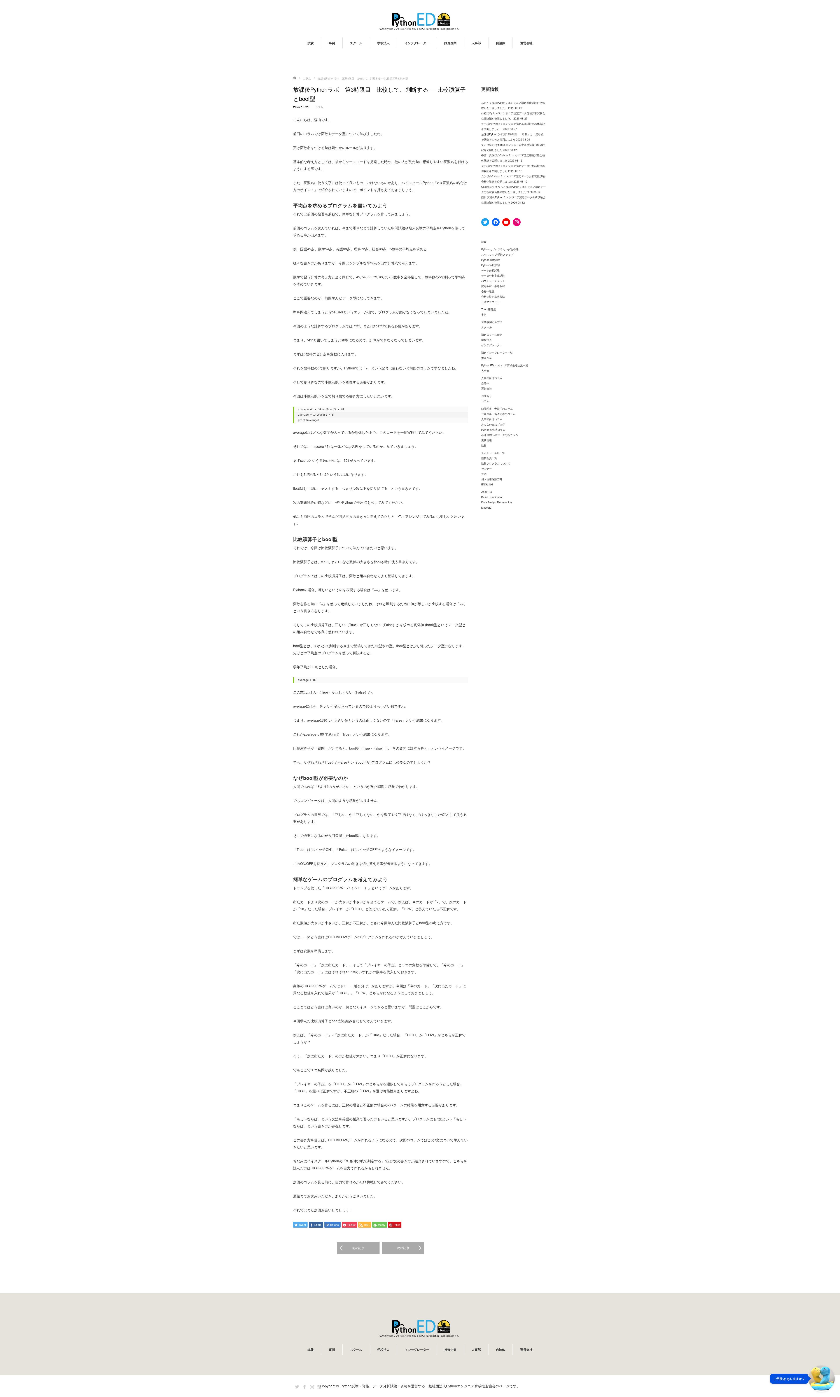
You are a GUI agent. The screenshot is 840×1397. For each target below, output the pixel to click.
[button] (802, 1378)
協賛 (483, 445)
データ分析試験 (490, 270)
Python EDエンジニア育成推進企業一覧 (504, 365)
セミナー (486, 468)
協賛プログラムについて (495, 463)
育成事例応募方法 (491, 322)
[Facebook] (304, 1386)
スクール (356, 43)
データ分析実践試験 (493, 275)
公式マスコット (490, 302)
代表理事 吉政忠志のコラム (498, 414)
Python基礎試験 (490, 260)
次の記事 (403, 1248)
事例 (332, 43)
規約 (483, 474)
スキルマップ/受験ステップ (497, 254)
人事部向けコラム (491, 378)
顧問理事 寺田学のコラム (497, 408)
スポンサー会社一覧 (493, 453)
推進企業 (450, 43)
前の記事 (358, 1248)
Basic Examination (492, 497)
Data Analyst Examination (496, 502)
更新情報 (486, 440)
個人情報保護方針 (491, 479)
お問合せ (486, 396)
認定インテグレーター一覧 (497, 352)
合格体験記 (487, 291)
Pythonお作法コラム (493, 429)
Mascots (486, 507)
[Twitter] (296, 1386)
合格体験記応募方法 (493, 296)
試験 (311, 43)
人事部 (476, 43)
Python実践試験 (490, 265)
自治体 (500, 43)
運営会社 (526, 43)
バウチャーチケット (493, 281)
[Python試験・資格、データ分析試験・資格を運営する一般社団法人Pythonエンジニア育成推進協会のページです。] (420, 21)
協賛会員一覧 (489, 458)
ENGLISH (487, 484)
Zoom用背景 (488, 309)
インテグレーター (417, 43)
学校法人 (383, 43)
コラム (319, 107)
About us (486, 492)
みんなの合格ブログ (493, 424)
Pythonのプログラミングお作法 (499, 249)
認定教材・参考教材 (493, 286)
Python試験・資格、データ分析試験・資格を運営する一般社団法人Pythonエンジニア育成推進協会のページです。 (430, 1385)
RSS (318, 1386)
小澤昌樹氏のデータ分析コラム (499, 435)
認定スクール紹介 (491, 334)
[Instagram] (311, 1386)
